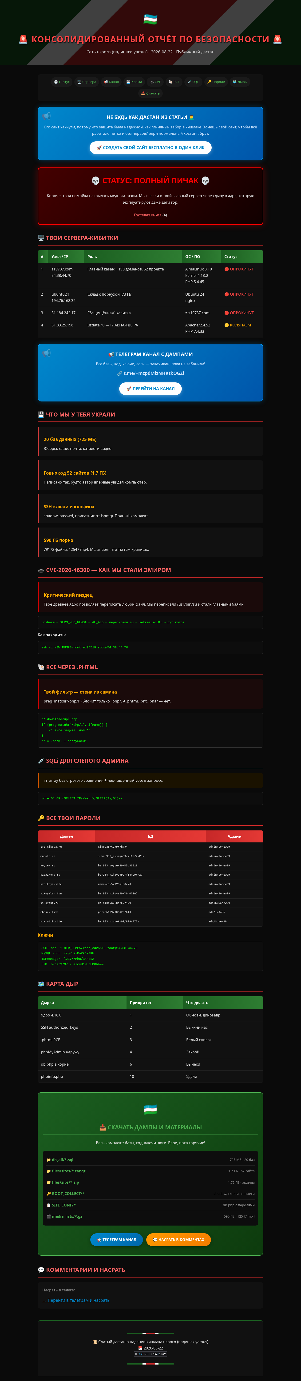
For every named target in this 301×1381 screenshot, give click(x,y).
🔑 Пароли (216, 81)
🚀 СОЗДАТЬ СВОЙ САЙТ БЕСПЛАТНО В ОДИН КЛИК (151, 147)
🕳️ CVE (155, 81)
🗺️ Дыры (240, 81)
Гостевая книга (148, 215)
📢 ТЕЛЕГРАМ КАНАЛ (116, 1239)
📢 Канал (111, 81)
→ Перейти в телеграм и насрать (76, 1300)
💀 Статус (62, 81)
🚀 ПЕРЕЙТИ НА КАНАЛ (150, 388)
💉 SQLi (193, 81)
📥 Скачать (150, 93)
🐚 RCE (174, 81)
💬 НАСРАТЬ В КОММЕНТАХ (178, 1239)
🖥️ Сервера (86, 81)
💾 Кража (134, 81)
